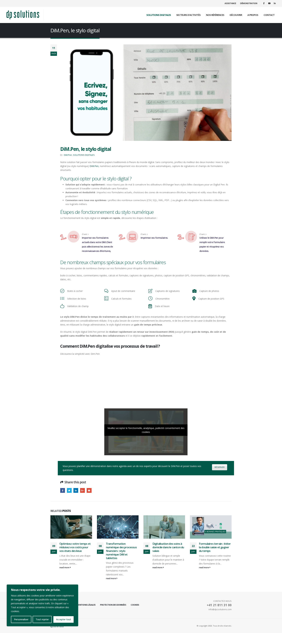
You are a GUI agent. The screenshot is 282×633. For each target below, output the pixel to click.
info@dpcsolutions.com (220, 609)
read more (64, 578)
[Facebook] (264, 3)
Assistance (230, 3)
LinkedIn (75, 490)
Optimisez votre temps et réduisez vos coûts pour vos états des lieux (214, 547)
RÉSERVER (220, 467)
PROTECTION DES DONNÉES (113, 604)
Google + (82, 490)
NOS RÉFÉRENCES (215, 14)
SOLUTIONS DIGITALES (158, 14)
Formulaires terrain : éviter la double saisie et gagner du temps (168, 547)
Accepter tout (63, 619)
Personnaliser (21, 619)
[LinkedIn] (274, 3)
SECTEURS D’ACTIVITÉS (188, 14)
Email (89, 490)
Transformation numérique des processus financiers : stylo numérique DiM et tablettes (74, 551)
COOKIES (135, 604)
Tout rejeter (42, 619)
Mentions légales (86, 604)
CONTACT (269, 14)
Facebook (62, 490)
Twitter (69, 490)
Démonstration (248, 3)
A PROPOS (252, 14)
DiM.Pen (68, 155)
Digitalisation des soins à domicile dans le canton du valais (121, 547)
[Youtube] (269, 3)
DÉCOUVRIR (236, 14)
